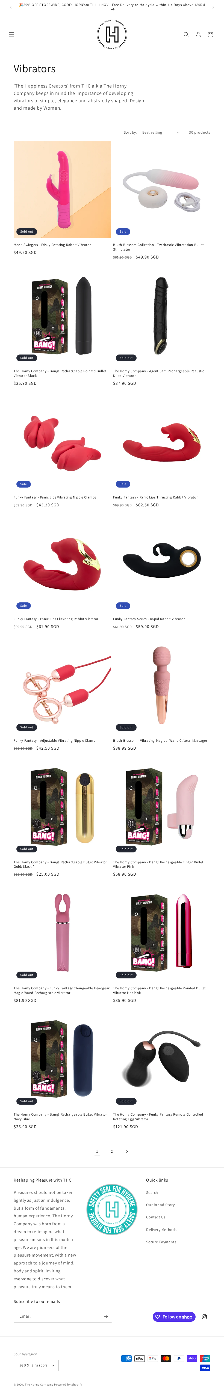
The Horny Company (39, 1384)
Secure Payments (161, 1241)
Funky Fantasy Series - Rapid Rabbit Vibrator (149, 619)
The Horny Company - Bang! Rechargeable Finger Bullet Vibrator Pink (158, 864)
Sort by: (130, 132)
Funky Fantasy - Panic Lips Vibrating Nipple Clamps (55, 497)
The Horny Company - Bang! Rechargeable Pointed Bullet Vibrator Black (60, 373)
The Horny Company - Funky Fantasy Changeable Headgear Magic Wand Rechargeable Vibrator (62, 990)
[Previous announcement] (11, 7)
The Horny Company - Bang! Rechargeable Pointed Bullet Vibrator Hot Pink (159, 990)
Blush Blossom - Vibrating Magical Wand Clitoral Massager (160, 740)
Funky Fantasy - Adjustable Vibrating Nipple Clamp (54, 740)
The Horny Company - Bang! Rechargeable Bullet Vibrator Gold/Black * (60, 864)
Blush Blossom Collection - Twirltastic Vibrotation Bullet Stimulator (158, 247)
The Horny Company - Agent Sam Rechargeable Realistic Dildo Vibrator (158, 373)
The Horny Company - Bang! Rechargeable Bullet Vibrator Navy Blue (60, 1116)
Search (152, 1192)
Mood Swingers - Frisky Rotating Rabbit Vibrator (52, 245)
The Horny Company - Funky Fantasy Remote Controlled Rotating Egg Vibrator (158, 1116)
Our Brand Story (160, 1204)
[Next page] (127, 1152)
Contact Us (156, 1217)
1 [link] (97, 1151)
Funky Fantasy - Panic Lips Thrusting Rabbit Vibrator (155, 497)
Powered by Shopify (68, 1384)
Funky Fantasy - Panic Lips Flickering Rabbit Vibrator (56, 619)
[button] (11, 35)
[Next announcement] (213, 7)
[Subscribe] (106, 1316)
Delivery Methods (161, 1229)
